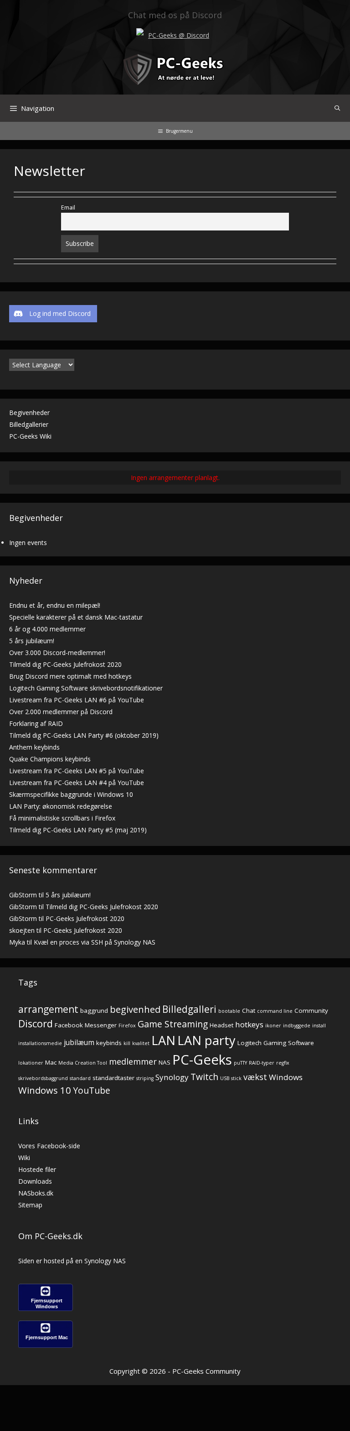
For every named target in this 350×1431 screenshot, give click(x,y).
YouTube (91, 1090)
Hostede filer (37, 1169)
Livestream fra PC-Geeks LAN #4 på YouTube (76, 782)
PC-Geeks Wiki (30, 436)
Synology (172, 1077)
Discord (35, 1023)
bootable (229, 1011)
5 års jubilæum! (31, 640)
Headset (221, 1025)
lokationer (30, 1063)
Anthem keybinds (34, 747)
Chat (248, 1010)
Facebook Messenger (86, 1025)
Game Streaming (173, 1024)
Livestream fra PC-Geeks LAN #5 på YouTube (76, 770)
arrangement (48, 1009)
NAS (164, 1062)
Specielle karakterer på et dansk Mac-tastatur (76, 617)
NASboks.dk (35, 1193)
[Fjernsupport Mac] (45, 1345)
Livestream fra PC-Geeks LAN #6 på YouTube (76, 699)
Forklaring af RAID (36, 723)
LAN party (206, 1040)
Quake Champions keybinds (50, 759)
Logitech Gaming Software (275, 1043)
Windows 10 (44, 1090)
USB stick (231, 1078)
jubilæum (79, 1042)
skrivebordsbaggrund (43, 1078)
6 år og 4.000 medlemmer (47, 629)
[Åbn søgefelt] (337, 108)
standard (80, 1078)
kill (127, 1043)
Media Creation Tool (82, 1063)
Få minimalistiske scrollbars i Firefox (62, 818)
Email (68, 207)
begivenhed (135, 1009)
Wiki (24, 1157)
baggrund (94, 1010)
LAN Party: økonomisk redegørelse (60, 806)
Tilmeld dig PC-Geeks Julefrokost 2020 (65, 664)
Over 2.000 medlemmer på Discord (61, 711)
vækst (255, 1076)
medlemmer (133, 1061)
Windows (286, 1077)
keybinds (109, 1043)
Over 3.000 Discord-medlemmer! (57, 652)
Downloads (35, 1181)
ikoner (273, 1025)
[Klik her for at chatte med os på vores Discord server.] (140, 33)
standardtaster (113, 1078)
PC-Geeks (202, 1060)
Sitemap (30, 1205)
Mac (51, 1062)
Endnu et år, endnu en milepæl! (54, 605)
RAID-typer (261, 1063)
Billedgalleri (189, 1009)
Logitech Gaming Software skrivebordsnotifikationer (86, 688)
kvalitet (140, 1043)
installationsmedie (40, 1043)
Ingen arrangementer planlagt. (175, 477)
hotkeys (249, 1024)
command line (275, 1011)
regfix (282, 1063)
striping (145, 1078)
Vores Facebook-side (49, 1145)
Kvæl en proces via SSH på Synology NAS (94, 942)
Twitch (204, 1077)
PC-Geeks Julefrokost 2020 (85, 918)
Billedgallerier (28, 424)
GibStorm (23, 895)
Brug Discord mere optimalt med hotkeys (70, 676)
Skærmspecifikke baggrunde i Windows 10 (71, 794)
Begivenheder (29, 412)
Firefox (127, 1025)
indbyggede (296, 1025)
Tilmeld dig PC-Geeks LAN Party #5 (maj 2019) (78, 830)
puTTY (240, 1063)
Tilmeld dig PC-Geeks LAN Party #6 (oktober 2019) (84, 735)
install (319, 1025)
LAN (163, 1040)
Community (311, 1010)
